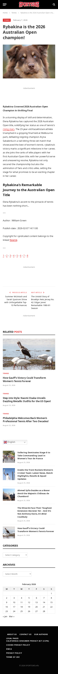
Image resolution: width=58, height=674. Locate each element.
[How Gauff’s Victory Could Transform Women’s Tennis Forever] (29, 354)
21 (44, 606)
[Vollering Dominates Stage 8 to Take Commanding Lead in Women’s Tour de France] (9, 457)
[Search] (53, 4)
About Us (12, 634)
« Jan (5, 616)
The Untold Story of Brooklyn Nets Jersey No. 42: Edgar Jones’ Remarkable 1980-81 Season (42, 302)
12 (29, 602)
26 (29, 611)
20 (36, 606)
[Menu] (4, 4)
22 (51, 606)
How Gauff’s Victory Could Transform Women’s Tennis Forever (24, 379)
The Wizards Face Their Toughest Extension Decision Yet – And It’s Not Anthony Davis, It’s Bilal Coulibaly (34, 512)
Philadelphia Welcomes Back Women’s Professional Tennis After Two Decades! (26, 419)
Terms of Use (13, 657)
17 (14, 606)
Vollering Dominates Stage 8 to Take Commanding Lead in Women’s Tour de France (33, 455)
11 (21, 602)
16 (6, 606)
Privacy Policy (14, 653)
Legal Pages (12, 638)
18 (21, 606)
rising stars (8, 129)
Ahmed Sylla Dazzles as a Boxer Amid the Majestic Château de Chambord (33, 493)
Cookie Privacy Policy (18, 645)
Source (13, 240)
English (11, 442)
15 (51, 602)
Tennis (7, 20)
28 (44, 611)
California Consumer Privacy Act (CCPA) (27, 641)
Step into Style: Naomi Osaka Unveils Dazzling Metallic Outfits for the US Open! (27, 399)
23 (6, 611)
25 (21, 611)
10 (14, 602)
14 (44, 602)
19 (29, 606)
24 (14, 611)
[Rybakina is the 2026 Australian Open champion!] (29, 61)
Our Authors (41, 634)
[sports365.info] (29, 4)
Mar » (11, 616)
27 (36, 611)
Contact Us (25, 634)
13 (36, 602)
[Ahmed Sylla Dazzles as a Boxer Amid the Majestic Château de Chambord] (9, 495)
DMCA (9, 649)
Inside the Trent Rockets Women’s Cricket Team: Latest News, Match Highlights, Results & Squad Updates (35, 474)
